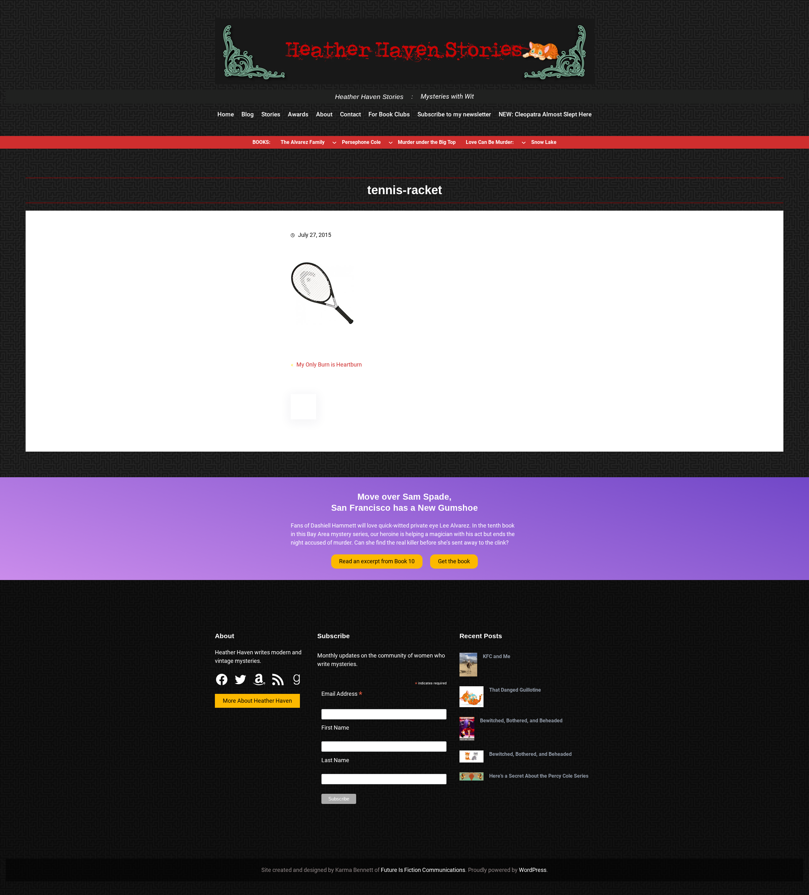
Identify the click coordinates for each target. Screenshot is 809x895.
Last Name (335, 760)
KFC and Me (496, 656)
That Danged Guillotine (515, 690)
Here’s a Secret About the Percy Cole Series (538, 776)
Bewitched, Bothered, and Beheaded (521, 721)
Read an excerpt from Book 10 (377, 561)
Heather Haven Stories (369, 96)
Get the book (454, 561)
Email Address (341, 694)
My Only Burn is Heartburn (329, 364)
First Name (335, 727)
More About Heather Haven (257, 700)
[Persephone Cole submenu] (390, 142)
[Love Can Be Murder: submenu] (523, 142)
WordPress (532, 870)
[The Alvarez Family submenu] (334, 142)
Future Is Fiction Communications (423, 870)
